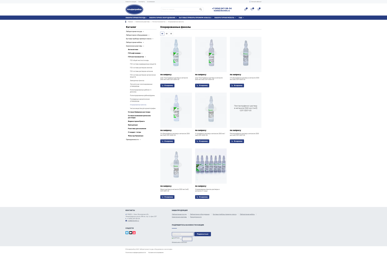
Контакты (142, 1)
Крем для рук (133, 125)
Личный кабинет (256, 1)
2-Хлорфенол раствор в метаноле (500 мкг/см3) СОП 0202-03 (210, 134)
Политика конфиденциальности (135, 252)
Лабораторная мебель (224, 18)
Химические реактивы (142, 21)
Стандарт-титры (134, 132)
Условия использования (155, 252)
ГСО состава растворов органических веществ (143, 76)
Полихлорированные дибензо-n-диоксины (141, 91)
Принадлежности (132, 139)
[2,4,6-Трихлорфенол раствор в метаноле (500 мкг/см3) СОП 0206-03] (211, 53)
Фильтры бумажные (135, 136)
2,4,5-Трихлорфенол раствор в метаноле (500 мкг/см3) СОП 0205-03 (174, 78)
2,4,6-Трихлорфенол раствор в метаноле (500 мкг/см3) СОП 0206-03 (209, 78)
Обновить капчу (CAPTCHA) (179, 242)
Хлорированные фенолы (138, 105)
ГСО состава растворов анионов (141, 68)
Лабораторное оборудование (162, 18)
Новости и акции (130, 1)
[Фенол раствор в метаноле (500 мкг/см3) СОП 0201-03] (176, 164)
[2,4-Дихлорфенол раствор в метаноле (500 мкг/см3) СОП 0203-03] (245, 53)
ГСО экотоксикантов (158, 21)
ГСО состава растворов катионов (141, 71)
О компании (151, 1)
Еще (240, 18)
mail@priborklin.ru (222, 10)
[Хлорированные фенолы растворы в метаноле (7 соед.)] (211, 164)
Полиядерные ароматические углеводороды (140, 100)
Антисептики (133, 49)
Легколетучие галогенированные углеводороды (141, 85)
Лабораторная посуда (135, 18)
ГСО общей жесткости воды (139, 60)
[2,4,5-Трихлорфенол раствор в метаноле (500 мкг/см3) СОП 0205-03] (176, 53)
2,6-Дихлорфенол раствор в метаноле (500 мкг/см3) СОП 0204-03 (175, 134)
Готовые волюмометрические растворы (139, 117)
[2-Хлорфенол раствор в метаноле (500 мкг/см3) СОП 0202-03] (211, 108)
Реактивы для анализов (137, 128)
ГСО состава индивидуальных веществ (143, 64)
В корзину (168, 85)
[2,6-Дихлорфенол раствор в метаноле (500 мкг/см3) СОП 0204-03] (176, 108)
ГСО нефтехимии (134, 53)
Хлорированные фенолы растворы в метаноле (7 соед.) (207, 190)
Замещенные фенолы (137, 80)
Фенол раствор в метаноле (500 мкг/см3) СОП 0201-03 (174, 190)
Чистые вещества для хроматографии (143, 108)
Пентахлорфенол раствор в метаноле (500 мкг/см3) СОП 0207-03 (244, 134)
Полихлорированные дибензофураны (142, 95)
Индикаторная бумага (136, 121)
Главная (130, 21)
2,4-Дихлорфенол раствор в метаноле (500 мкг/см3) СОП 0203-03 (244, 78)
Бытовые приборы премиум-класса (195, 18)
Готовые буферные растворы (139, 112)
